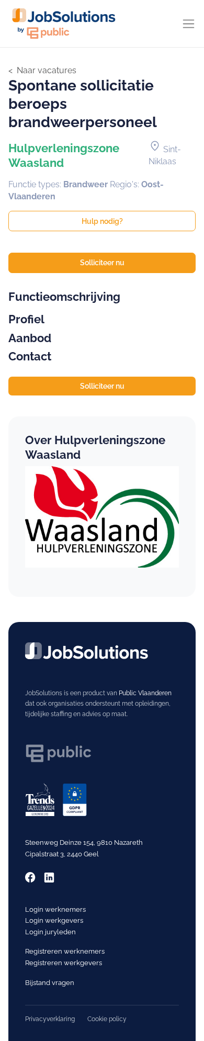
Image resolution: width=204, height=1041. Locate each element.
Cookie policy (107, 1019)
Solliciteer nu (102, 262)
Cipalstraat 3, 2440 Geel (62, 854)
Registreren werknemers (65, 951)
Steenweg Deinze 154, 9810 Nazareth (84, 842)
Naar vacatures (46, 70)
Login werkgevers (54, 920)
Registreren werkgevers (63, 963)
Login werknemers (55, 909)
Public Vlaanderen (145, 693)
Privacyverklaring (50, 1019)
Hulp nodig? (102, 221)
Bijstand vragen (49, 983)
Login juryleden (50, 932)
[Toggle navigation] (189, 23)
